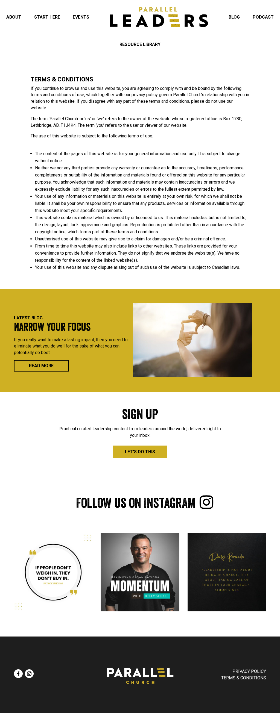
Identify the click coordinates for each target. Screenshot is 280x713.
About (13, 17)
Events (81, 17)
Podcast (263, 17)
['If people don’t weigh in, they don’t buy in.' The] (53, 572)
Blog (234, 17)
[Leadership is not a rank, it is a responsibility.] (227, 572)
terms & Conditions (243, 677)
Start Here (47, 17)
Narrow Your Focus (52, 328)
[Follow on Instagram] (29, 673)
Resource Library (140, 44)
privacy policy (249, 671)
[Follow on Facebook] (18, 673)
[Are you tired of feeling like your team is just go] (140, 572)
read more (41, 365)
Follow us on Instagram (136, 505)
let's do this (140, 451)
